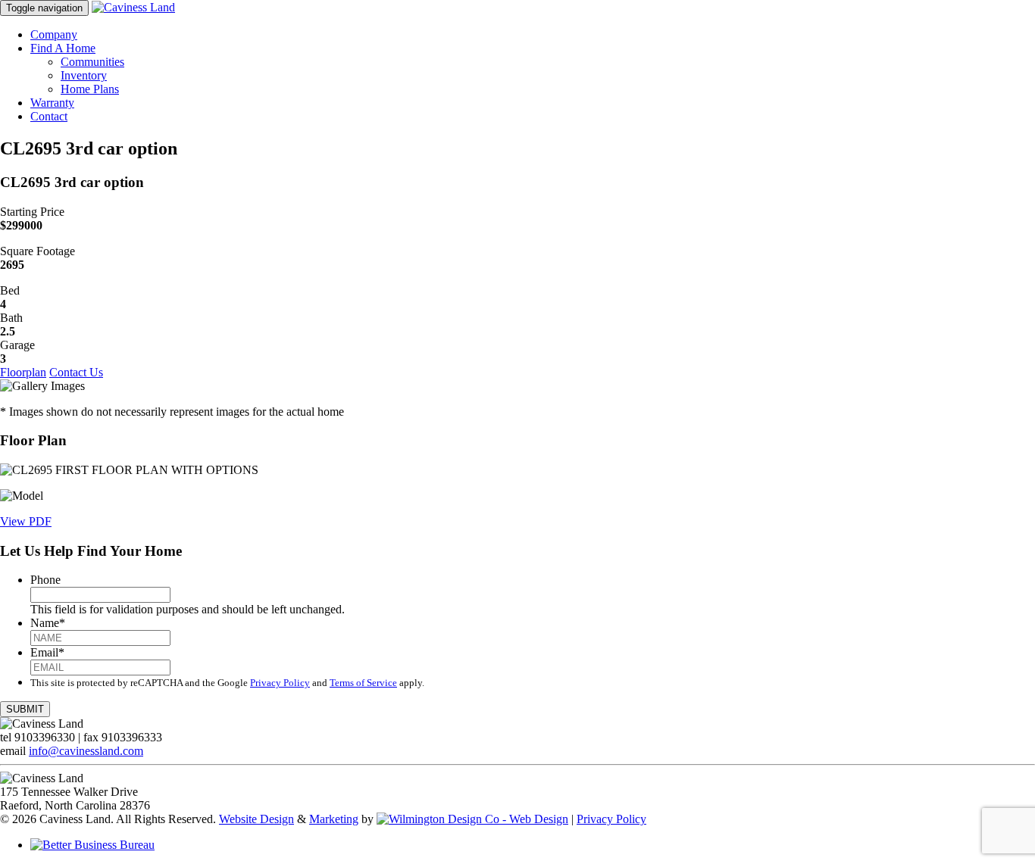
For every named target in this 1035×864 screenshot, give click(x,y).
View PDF (26, 521)
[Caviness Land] (133, 7)
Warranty (52, 102)
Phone (45, 579)
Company (53, 34)
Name (47, 622)
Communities (92, 61)
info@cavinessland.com (86, 750)
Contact (48, 116)
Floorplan (23, 372)
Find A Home (62, 48)
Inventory (84, 75)
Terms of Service (363, 682)
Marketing (333, 819)
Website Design (256, 819)
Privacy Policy (280, 682)
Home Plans (90, 89)
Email (47, 652)
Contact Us (76, 372)
